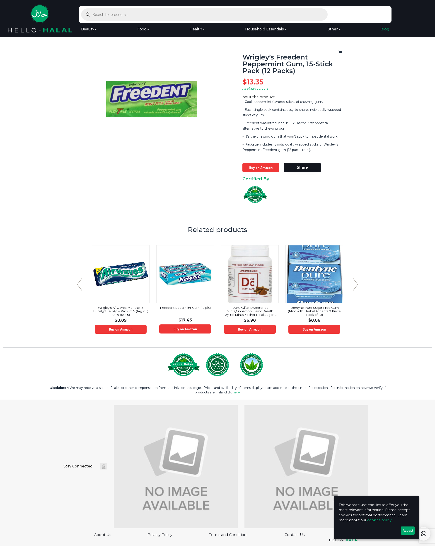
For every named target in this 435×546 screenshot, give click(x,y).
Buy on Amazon (261, 167)
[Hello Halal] (40, 18)
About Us (102, 535)
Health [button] (196, 29)
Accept (408, 530)
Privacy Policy (159, 535)
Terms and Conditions (228, 535)
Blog (385, 29)
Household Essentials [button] (264, 29)
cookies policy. (379, 520)
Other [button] (332, 29)
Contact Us (294, 535)
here (236, 392)
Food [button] (142, 29)
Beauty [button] (87, 29)
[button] (423, 534)
